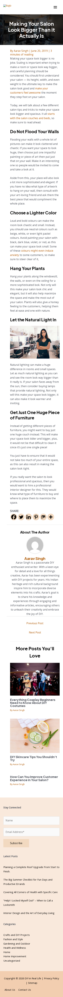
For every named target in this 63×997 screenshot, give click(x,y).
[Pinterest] (36, 517)
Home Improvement (14, 956)
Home (6, 952)
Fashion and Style (13, 939)
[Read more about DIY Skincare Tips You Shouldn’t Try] (35, 735)
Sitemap (32, 982)
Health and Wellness (14, 947)
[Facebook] (13, 517)
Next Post (35, 632)
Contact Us (24, 989)
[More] (50, 517)
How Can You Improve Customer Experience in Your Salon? (34, 778)
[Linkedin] (28, 517)
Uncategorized (11, 960)
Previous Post (34, 623)
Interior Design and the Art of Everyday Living (28, 913)
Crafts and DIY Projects (16, 935)
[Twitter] (21, 517)
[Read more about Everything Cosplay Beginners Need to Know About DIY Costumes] (35, 679)
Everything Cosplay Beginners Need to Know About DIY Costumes (32, 703)
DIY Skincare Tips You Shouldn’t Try (33, 758)
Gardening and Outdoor (16, 943)
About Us (10, 989)
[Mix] (43, 517)
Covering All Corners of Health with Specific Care (30, 892)
